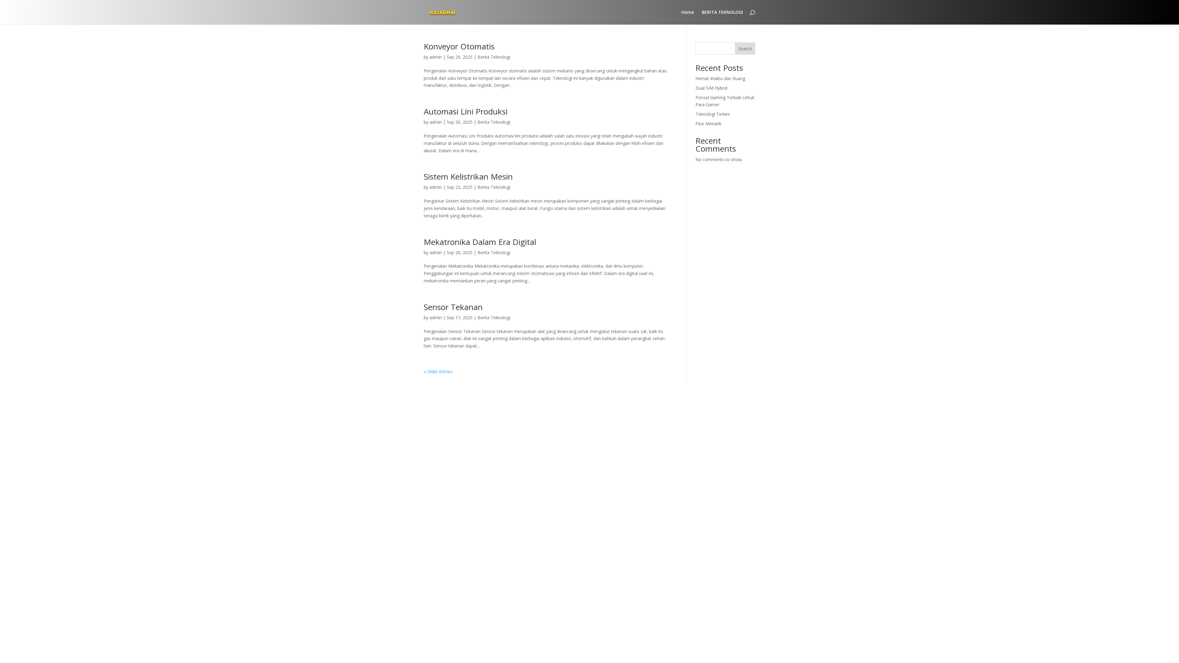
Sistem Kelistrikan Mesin (468, 176)
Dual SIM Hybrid (711, 88)
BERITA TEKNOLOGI (722, 12)
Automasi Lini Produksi (466, 111)
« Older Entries (438, 371)
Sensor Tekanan (453, 306)
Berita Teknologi (493, 57)
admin (436, 57)
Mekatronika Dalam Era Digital (480, 241)
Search (745, 49)
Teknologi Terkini (712, 114)
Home (687, 12)
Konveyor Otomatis (459, 46)
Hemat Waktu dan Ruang (720, 78)
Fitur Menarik (708, 123)
